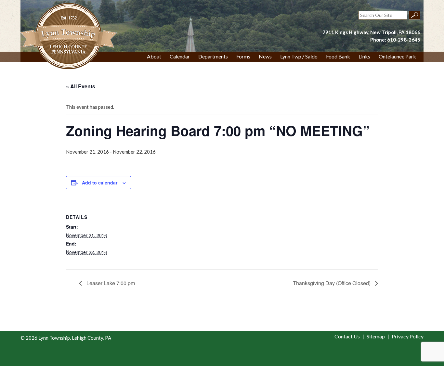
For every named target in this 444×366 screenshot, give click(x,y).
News (265, 56)
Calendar (180, 56)
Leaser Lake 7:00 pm (110, 283)
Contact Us (347, 336)
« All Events (80, 86)
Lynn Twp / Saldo (299, 56)
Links (364, 56)
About (154, 56)
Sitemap (376, 336)
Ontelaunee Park (397, 56)
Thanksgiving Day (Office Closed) (332, 283)
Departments (213, 56)
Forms (243, 56)
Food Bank (338, 56)
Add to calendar (99, 182)
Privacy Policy (408, 336)
